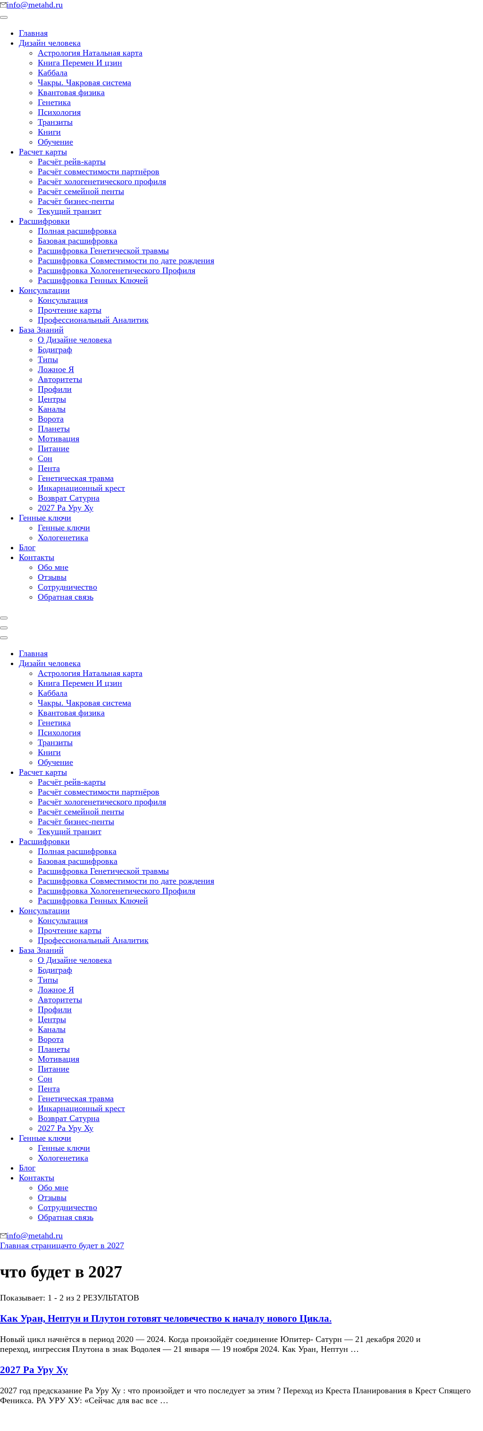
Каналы (52, 409)
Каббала (52, 72)
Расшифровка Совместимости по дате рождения (126, 260)
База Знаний (41, 329)
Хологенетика (63, 537)
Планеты (54, 428)
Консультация (63, 300)
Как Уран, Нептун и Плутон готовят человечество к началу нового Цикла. (166, 1318)
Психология (59, 112)
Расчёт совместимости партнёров (98, 171)
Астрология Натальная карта (90, 52)
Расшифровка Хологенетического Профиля (116, 270)
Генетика (54, 102)
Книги (49, 132)
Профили (55, 389)
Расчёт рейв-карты (72, 161)
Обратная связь (65, 597)
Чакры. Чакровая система (84, 82)
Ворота (51, 418)
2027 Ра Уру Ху (65, 507)
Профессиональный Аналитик (93, 320)
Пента (49, 468)
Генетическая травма (76, 478)
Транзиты (55, 122)
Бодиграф (55, 349)
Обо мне (53, 567)
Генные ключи (45, 517)
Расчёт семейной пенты (81, 191)
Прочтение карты (69, 310)
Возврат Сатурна (69, 498)
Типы (48, 359)
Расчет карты (43, 151)
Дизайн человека (50, 43)
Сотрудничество (67, 587)
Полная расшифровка (77, 231)
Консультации (44, 290)
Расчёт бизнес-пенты (76, 201)
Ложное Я (56, 369)
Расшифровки (44, 221)
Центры (52, 399)
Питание (53, 448)
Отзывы (52, 577)
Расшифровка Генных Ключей (93, 280)
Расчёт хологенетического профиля (102, 181)
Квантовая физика (71, 92)
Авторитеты (60, 379)
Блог (27, 547)
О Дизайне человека (75, 339)
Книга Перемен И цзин (80, 62)
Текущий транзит (69, 211)
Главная (33, 33)
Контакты (36, 557)
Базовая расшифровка (77, 240)
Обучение (55, 141)
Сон (45, 458)
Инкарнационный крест (81, 488)
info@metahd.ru (35, 4)
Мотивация (58, 438)
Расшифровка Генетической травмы (103, 250)
